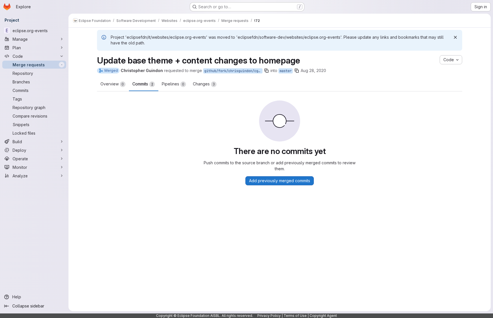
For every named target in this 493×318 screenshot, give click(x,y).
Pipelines (173, 83)
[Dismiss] (455, 37)
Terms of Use (295, 315)
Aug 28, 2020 (313, 70)
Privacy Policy (269, 315)
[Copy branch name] (266, 70)
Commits (142, 83)
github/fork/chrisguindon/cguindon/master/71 (233, 71)
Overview (112, 83)
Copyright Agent (323, 315)
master (286, 71)
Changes (204, 83)
